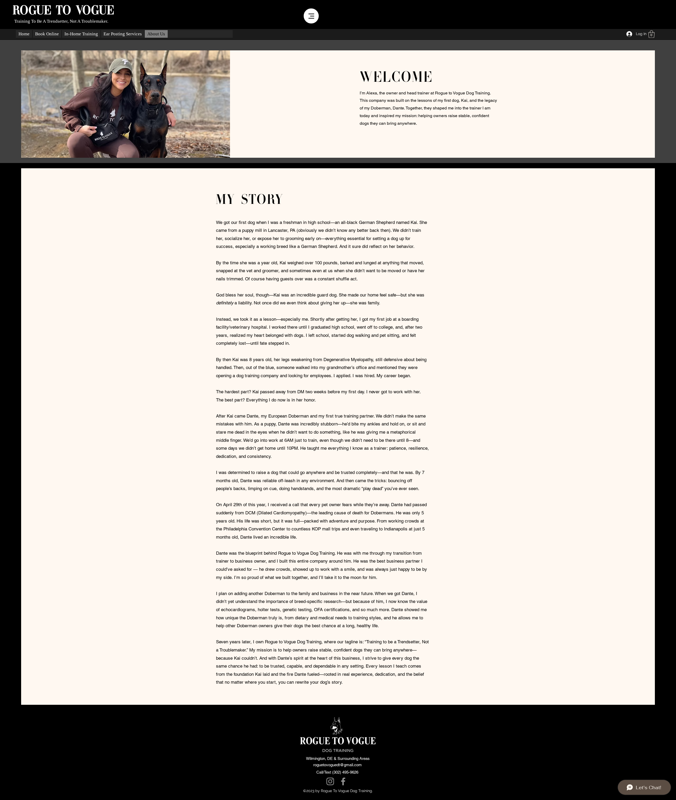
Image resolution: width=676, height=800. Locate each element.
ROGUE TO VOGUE (63, 11)
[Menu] (311, 16)
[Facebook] (343, 781)
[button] (651, 34)
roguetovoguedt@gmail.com (337, 765)
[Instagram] (330, 781)
